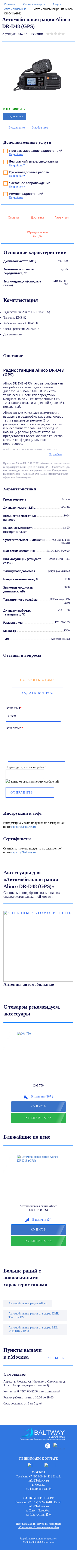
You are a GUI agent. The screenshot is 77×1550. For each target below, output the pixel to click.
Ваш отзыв (14, 728)
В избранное (40, 127)
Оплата (13, 217)
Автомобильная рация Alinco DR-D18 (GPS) (38, 1208)
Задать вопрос (37, 692)
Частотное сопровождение (29, 183)
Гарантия (62, 217)
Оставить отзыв (37, 680)
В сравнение (17, 127)
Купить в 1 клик (38, 1117)
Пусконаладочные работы (29, 172)
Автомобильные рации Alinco (28, 1303)
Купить (38, 1106)
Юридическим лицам (37, 234)
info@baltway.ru (38, 1480)
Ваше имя (14, 708)
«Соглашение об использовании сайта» (38, 1527)
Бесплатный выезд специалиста (33, 161)
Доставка (37, 217)
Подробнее (55, 454)
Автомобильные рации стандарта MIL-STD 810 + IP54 (34, 1329)
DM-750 (38, 1085)
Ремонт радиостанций (26, 193)
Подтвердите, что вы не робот (26, 767)
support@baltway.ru (23, 826)
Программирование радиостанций (35, 150)
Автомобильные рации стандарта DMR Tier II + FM (34, 1315)
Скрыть (55, 1358)
